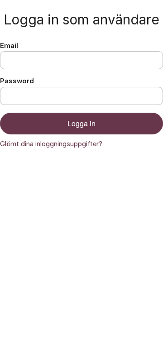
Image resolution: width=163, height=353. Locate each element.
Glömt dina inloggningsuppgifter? (51, 144)
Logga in (81, 123)
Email (9, 46)
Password (17, 81)
